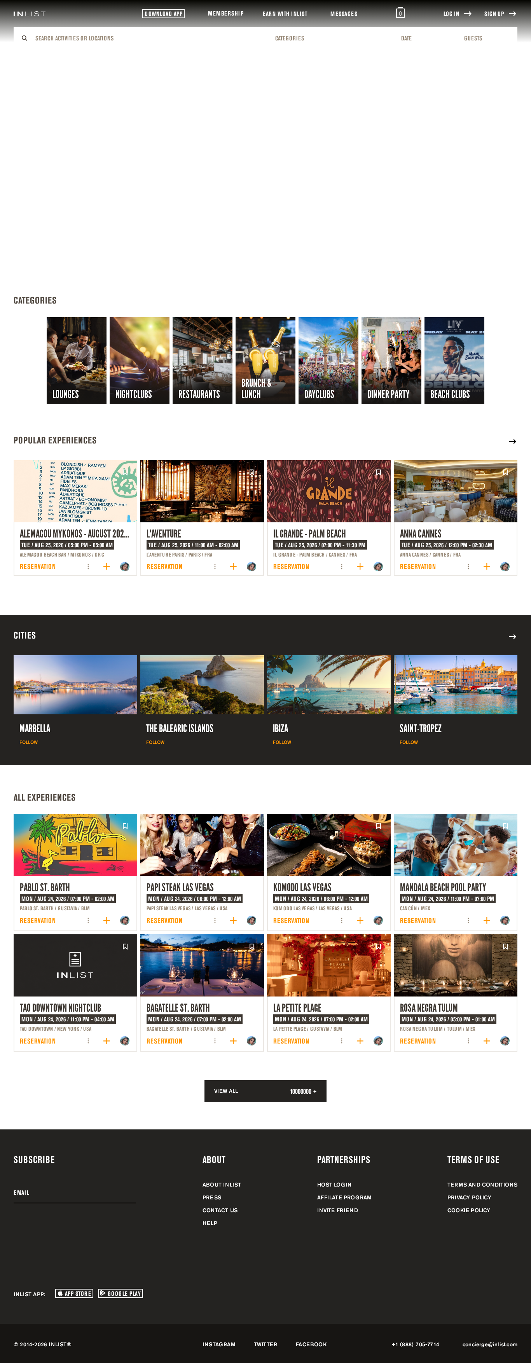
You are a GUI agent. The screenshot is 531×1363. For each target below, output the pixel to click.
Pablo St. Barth (45, 887)
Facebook (311, 1344)
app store (77, 1293)
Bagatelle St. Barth (178, 1008)
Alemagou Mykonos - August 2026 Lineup (85, 533)
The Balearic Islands (179, 728)
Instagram (219, 1344)
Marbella (34, 728)
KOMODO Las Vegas (302, 887)
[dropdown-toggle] (150, 38)
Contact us (220, 1210)
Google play (123, 1293)
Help (210, 1223)
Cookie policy (469, 1210)
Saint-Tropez (421, 728)
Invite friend (337, 1210)
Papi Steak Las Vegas (180, 887)
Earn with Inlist (285, 13)
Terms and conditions (482, 1184)
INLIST (57, 1344)
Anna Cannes (421, 533)
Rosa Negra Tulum (429, 1008)
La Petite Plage (297, 1008)
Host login (334, 1184)
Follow (28, 742)
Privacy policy (469, 1197)
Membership (225, 13)
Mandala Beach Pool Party (443, 887)
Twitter (265, 1344)
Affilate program (344, 1197)
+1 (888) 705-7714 (415, 1344)
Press (212, 1197)
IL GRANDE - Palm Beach (309, 533)
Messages (343, 13)
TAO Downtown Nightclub (60, 1008)
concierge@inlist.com (490, 1344)
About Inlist (222, 1184)
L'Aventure (164, 533)
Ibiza (280, 728)
